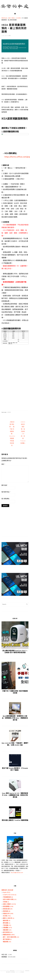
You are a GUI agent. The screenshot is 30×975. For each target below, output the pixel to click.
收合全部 (10, 890)
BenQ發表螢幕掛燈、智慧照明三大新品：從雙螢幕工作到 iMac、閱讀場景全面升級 (15, 718)
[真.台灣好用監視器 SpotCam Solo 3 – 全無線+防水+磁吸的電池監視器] (15, 648)
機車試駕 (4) (6, 920)
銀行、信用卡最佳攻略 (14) (11, 937)
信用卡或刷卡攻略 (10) (9, 899)
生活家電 (9, 412)
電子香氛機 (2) (7, 939)
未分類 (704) (7, 916)
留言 (3, 464)
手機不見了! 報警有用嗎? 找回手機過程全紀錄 (15, 692)
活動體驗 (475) (7, 927)
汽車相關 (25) (7, 925)
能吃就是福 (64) (7, 932)
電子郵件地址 (6, 492)
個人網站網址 (5, 498)
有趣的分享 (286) (8, 913)
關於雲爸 (27, 970)
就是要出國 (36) (7, 909)
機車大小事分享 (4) (8, 918)
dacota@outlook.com (17, 872)
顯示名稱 (5, 485)
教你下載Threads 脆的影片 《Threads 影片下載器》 (15, 769)
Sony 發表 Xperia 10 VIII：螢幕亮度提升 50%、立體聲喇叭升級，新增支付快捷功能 (15, 795)
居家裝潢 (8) (6, 911)
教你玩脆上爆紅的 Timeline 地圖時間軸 (15, 820)
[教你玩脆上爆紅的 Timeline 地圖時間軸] (15, 818)
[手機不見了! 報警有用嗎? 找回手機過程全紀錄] (15, 689)
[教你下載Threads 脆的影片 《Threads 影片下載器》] (15, 766)
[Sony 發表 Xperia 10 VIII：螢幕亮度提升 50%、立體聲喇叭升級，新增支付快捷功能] (15, 791)
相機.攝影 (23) (7, 930)
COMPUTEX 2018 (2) (9, 894)
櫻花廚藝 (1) (6, 923)
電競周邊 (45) (7, 941)
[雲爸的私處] (15, 9)
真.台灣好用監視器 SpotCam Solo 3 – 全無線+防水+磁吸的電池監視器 (15, 651)
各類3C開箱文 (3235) (9, 904)
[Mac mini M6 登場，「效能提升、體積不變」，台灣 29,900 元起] (15, 741)
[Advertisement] (15, 366)
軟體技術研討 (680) (9, 934)
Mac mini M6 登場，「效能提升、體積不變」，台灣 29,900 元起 (15, 744)
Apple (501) (6, 892)
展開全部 (4, 890)
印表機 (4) (6, 902)
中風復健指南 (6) (8, 897)
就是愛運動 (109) (8, 906)
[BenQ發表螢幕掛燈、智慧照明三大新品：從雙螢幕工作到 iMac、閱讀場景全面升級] (15, 714)
